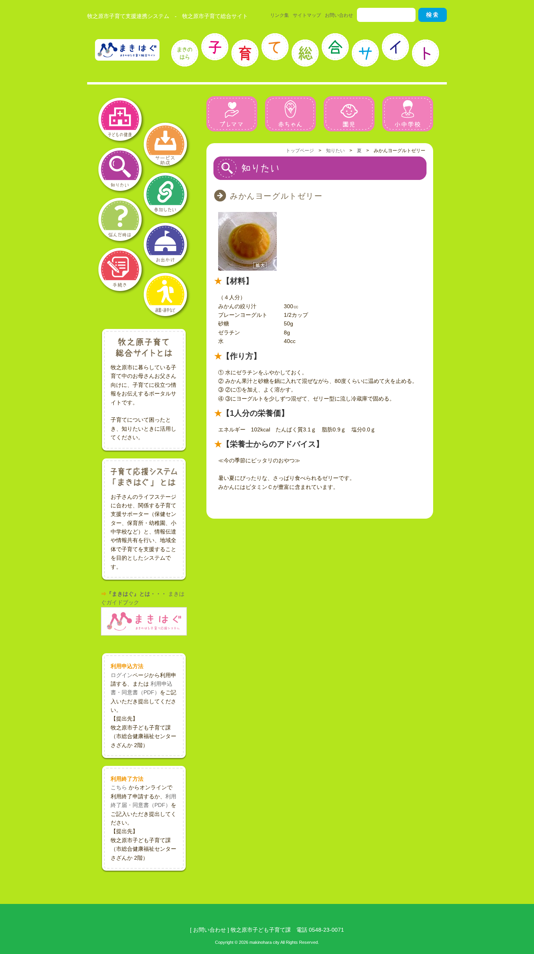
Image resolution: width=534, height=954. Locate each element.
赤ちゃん (290, 113)
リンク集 (279, 15)
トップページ (300, 150)
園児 (349, 113)
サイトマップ (307, 15)
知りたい (335, 150)
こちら (119, 787)
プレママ (231, 113)
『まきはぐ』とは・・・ (136, 594)
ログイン (122, 675)
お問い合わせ (339, 15)
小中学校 (407, 113)
